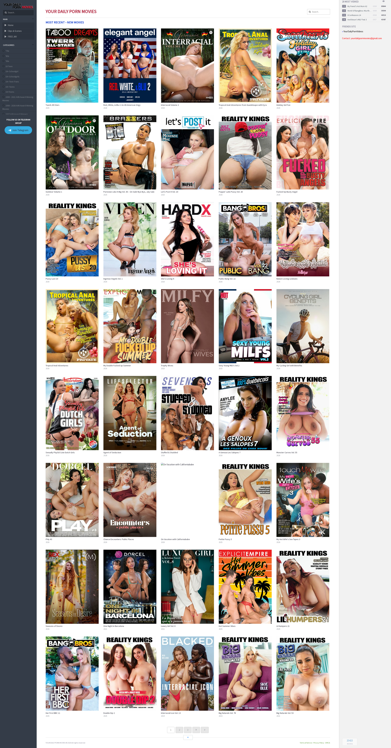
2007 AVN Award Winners (16, 114)
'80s (7, 56)
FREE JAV (12, 36)
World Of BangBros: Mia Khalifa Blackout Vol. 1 (359, 10)
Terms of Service (306, 743)
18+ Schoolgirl (11, 71)
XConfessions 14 (354, 15)
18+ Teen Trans (12, 81)
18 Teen (9, 66)
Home (10, 25)
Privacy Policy (318, 743)
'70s (7, 51)
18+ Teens (10, 86)
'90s (7, 61)
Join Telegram (19, 130)
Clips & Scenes (14, 30)
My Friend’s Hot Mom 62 (357, 6)
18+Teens (9, 91)
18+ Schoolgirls (12, 76)
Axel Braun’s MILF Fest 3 (357, 19)
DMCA (327, 743)
